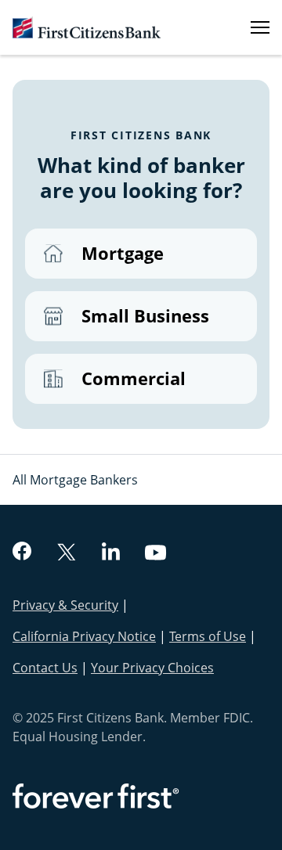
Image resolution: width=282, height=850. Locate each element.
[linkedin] (111, 553)
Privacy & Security (65, 605)
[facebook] (22, 553)
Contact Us (45, 667)
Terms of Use (207, 636)
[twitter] (66, 553)
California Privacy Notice (84, 636)
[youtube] (156, 554)
